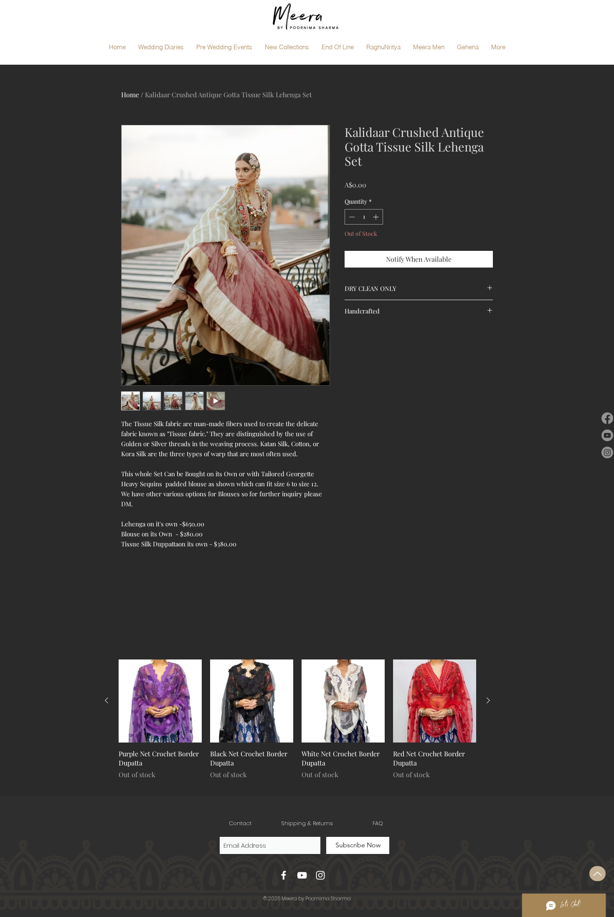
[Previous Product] (106, 700)
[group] (297, 724)
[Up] (597, 873)
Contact (240, 823)
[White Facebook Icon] (283, 875)
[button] (161, 47)
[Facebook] (607, 418)
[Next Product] (488, 700)
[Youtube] (607, 435)
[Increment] (376, 217)
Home (130, 94)
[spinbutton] (363, 217)
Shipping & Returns (307, 823)
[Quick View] (160, 701)
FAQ (378, 823)
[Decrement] (351, 217)
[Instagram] (607, 452)
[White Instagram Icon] (320, 875)
